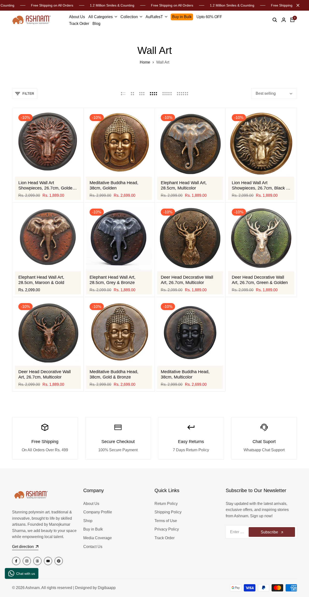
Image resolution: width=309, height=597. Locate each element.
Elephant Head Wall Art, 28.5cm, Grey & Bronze (112, 280)
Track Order (164, 538)
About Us (91, 504)
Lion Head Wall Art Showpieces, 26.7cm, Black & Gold (260, 185)
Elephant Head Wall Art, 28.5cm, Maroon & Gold (41, 280)
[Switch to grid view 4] (153, 93)
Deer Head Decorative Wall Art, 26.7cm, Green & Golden (260, 280)
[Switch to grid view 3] (142, 93)
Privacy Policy (166, 529)
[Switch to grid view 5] (167, 93)
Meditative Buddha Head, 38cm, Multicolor (185, 374)
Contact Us (92, 547)
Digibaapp (107, 588)
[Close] (297, 5)
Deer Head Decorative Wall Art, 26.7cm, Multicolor (187, 280)
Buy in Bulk (93, 529)
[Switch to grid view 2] (132, 93)
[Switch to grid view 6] (182, 93)
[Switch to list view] (123, 93)
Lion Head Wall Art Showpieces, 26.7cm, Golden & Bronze (46, 185)
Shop (87, 521)
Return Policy (166, 504)
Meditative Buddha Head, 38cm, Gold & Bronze (114, 374)
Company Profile (97, 512)
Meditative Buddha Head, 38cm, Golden (114, 185)
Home (145, 62)
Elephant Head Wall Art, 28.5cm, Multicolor (184, 185)
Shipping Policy (168, 512)
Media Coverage (97, 538)
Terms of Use (165, 521)
